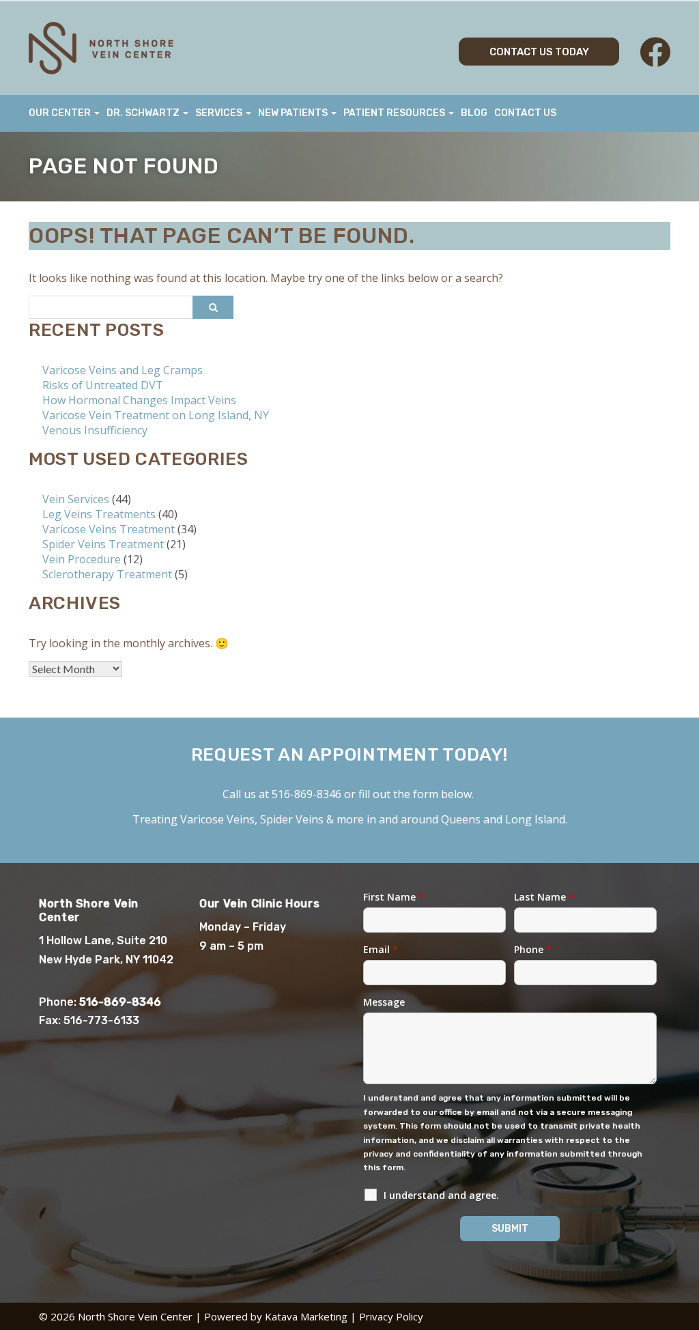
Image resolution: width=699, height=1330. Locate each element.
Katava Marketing (306, 1316)
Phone (533, 949)
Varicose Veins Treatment (108, 529)
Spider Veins (292, 819)
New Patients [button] (294, 113)
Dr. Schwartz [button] (144, 113)
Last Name (544, 896)
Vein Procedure (81, 559)
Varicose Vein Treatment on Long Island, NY (155, 415)
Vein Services (75, 499)
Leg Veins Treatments (99, 514)
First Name (393, 896)
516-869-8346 (306, 794)
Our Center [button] (61, 113)
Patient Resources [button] (395, 113)
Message (384, 1001)
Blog (474, 113)
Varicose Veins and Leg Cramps (122, 370)
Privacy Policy (391, 1316)
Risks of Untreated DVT (102, 385)
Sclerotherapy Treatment (107, 574)
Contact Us (525, 113)
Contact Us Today (539, 52)
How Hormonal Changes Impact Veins (139, 400)
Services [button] (219, 113)
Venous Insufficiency (94, 430)
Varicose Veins (217, 819)
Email (380, 949)
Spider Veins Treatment (103, 544)
